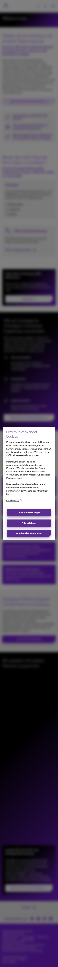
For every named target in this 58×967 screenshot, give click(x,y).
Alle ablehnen (29, 523)
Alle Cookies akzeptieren (29, 533)
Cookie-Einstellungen (29, 513)
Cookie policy (12, 501)
